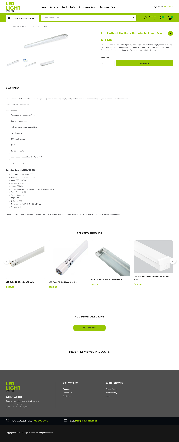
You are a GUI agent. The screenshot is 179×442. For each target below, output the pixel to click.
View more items (89, 328)
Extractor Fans (107, 7)
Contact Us (67, 393)
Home (43, 7)
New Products (68, 7)
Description (12, 88)
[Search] (133, 18)
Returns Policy (111, 393)
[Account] (145, 18)
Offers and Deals (88, 7)
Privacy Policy (111, 389)
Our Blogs (67, 396)
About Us (66, 389)
